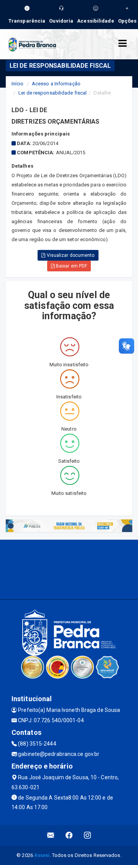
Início (18, 83)
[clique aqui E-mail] (51, 835)
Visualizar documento (70, 255)
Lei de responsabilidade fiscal (52, 93)
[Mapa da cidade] (69, 568)
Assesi (42, 855)
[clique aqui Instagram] (87, 835)
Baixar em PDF (71, 266)
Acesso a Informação (56, 83)
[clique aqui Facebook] (69, 835)
